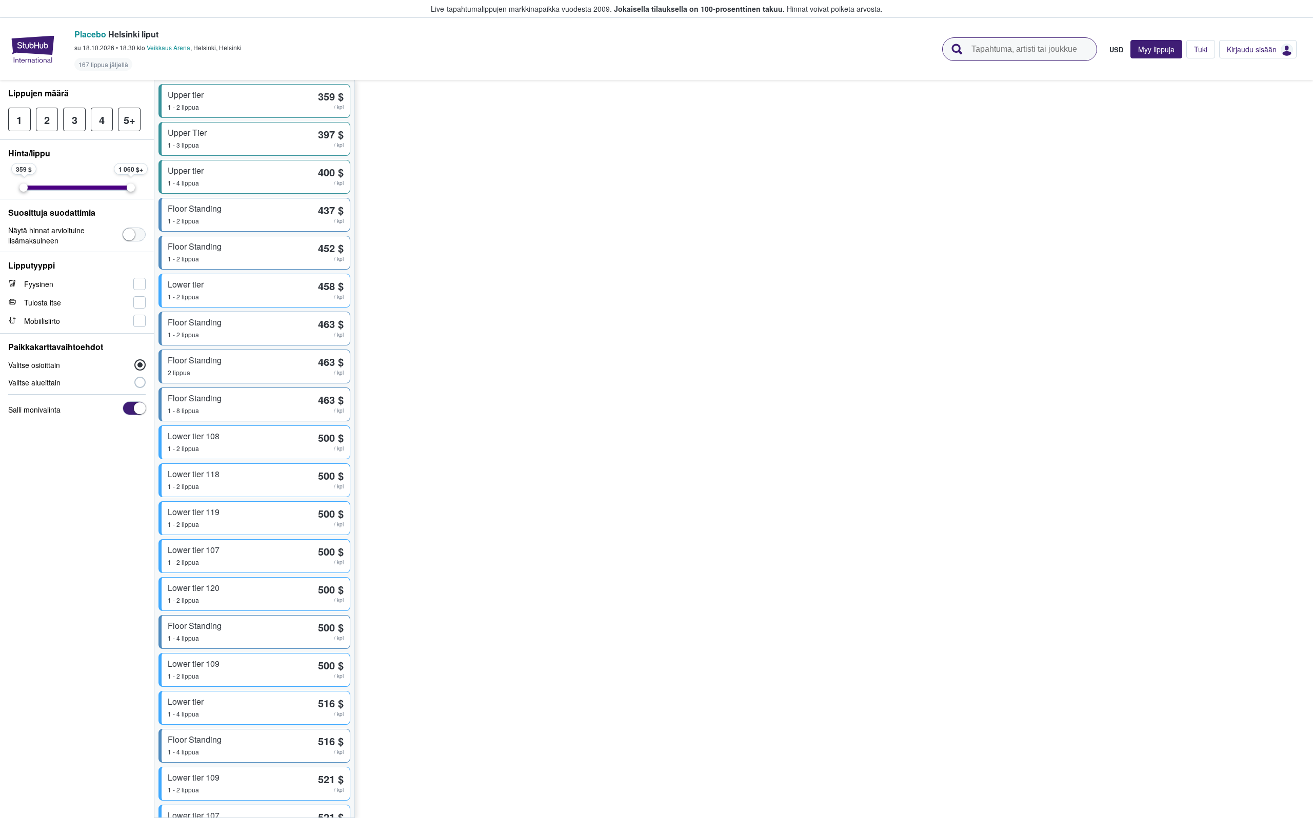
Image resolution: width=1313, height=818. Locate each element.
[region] (834, 449)
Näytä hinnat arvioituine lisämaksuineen (46, 235)
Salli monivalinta (34, 409)
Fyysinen (38, 284)
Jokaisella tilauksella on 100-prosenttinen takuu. (699, 9)
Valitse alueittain (34, 382)
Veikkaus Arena (168, 47)
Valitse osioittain (34, 365)
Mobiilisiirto (42, 321)
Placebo (90, 34)
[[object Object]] (134, 234)
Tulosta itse (42, 302)
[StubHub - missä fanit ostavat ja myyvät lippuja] (32, 49)
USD (1116, 49)
